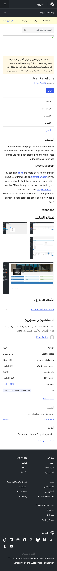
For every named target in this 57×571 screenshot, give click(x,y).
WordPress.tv (46, 496)
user (17, 390)
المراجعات (46, 108)
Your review (48, 419)
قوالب (24, 462)
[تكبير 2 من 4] (23, 225)
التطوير (48, 122)
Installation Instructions (42, 309)
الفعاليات (23, 486)
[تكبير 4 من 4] (50, 265)
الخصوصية (49, 472)
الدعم (48, 130)
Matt (50, 510)
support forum (44, 189)
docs (20, 172)
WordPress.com (44, 505)
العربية (45, 532)
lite (29, 390)
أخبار (52, 462)
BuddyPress (48, 520)
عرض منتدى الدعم (45, 440)
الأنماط (24, 472)
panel (23, 390)
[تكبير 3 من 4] (50, 240)
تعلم (52, 481)
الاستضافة (49, 467)
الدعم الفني (48, 486)
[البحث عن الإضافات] (25, 30)
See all (6, 419)
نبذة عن (50, 457)
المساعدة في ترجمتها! (12, 20)
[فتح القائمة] (4, 4)
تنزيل (50, 90)
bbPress (50, 515)
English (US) (8, 384)
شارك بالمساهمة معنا (17, 481)
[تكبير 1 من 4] (50, 225)
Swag (23, 496)
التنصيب (47, 115)
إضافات (23, 467)
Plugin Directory (47, 12)
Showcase (21, 457)
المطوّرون (49, 491)
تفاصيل (48, 101)
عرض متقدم (48, 398)
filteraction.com (39, 176)
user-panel (8, 390)
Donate (22, 491)
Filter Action (40, 83)
